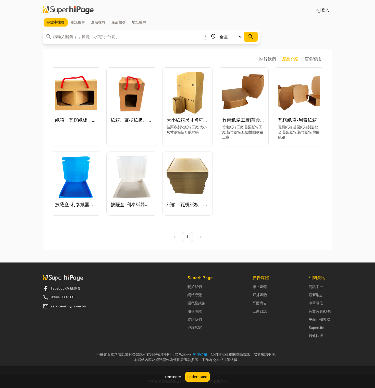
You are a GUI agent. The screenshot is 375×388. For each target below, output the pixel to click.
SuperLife (316, 327)
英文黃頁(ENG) (320, 311)
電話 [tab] (78, 22)
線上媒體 (260, 286)
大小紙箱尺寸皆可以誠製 (187, 120)
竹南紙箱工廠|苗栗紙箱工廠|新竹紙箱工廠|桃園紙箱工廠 (241, 120)
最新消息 (316, 295)
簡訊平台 (316, 286)
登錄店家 (195, 327)
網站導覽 (195, 295)
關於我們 (195, 286)
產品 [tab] (118, 22)
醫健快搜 (316, 335)
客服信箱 (200, 354)
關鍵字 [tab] (56, 22)
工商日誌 (260, 311)
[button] (269, 59)
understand (197, 377)
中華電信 (316, 303)
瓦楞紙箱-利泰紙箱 (297, 120)
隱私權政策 (196, 303)
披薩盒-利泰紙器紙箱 (74, 205)
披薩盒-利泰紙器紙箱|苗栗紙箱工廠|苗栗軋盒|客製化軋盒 (130, 205)
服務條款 (195, 311)
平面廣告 (260, 303)
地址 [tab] (139, 22)
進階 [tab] (98, 22)
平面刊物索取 (319, 319)
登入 (322, 10)
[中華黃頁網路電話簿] (68, 10)
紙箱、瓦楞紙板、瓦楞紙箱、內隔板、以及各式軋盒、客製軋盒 (75, 120)
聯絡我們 (195, 319)
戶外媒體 (260, 295)
